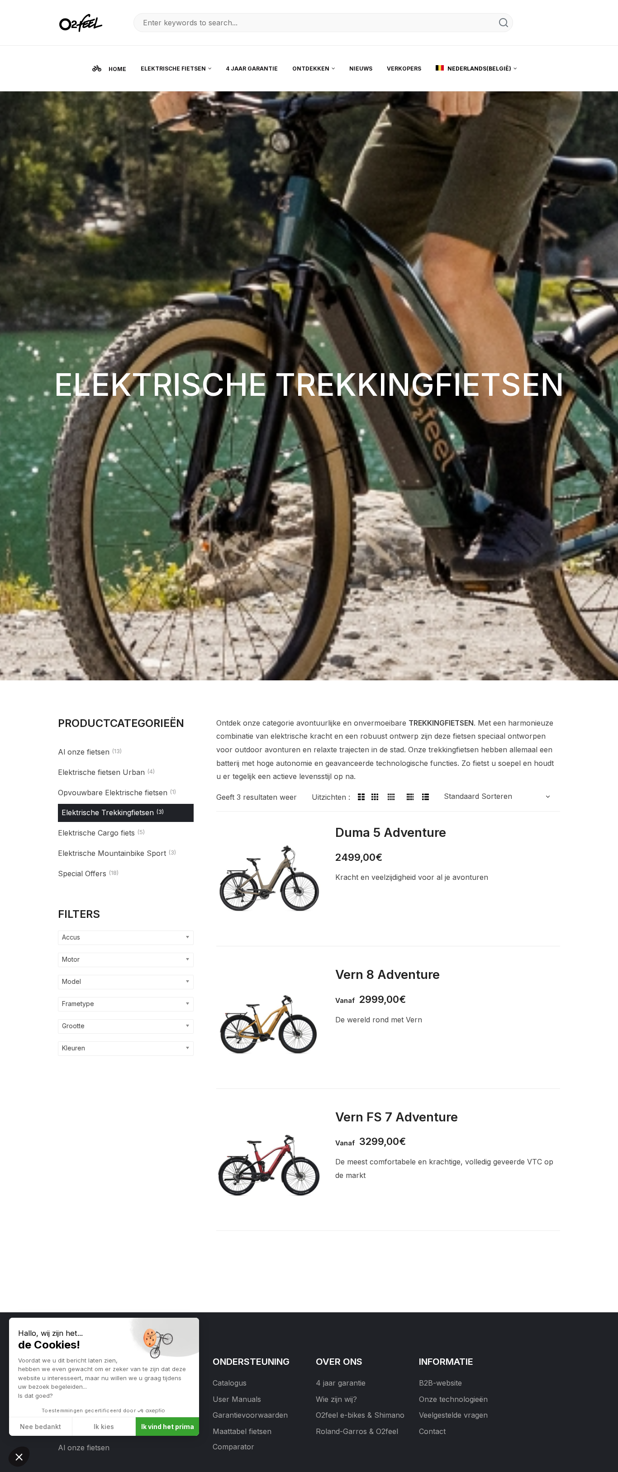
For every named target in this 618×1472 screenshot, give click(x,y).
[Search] (503, 23)
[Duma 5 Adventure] (269, 879)
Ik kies (104, 1426)
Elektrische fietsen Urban (101, 772)
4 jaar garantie (341, 1382)
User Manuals (237, 1399)
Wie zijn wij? (336, 1399)
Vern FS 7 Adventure (396, 1117)
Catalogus (230, 1382)
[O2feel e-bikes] (83, 22)
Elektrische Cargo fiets (96, 832)
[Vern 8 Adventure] (269, 1021)
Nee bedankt (40, 1426)
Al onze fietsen (83, 751)
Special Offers (82, 873)
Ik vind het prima (167, 1426)
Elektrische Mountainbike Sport (112, 853)
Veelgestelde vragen (453, 1415)
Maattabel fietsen (242, 1431)
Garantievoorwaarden (250, 1415)
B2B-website (440, 1382)
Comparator (233, 1446)
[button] (19, 1456)
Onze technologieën (453, 1399)
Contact (432, 1431)
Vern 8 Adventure (387, 974)
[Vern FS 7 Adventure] (269, 1164)
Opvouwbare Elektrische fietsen (112, 792)
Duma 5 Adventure (390, 832)
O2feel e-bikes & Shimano (360, 1415)
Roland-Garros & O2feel (357, 1431)
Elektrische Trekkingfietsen (108, 812)
